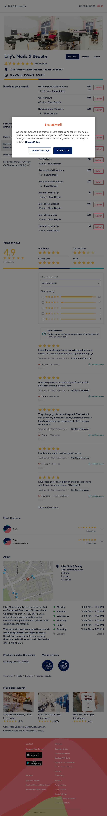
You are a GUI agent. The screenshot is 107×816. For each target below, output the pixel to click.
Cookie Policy (32, 142)
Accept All (63, 150)
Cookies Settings (40, 150)
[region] (53, 137)
